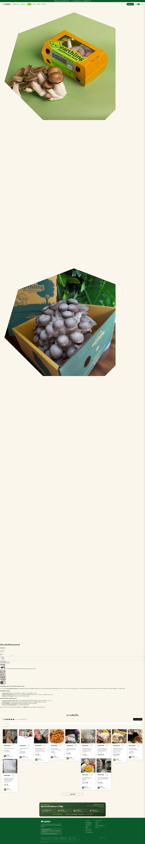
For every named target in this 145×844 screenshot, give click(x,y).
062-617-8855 (55, 837)
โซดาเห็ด (97, 822)
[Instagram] (100, 837)
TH (138, 4)
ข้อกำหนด (78, 839)
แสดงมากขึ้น (37, 752)
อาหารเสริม (23, 4)
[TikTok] (104, 837)
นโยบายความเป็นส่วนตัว (62, 839)
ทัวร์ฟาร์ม (38, 4)
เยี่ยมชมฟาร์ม (130, 4)
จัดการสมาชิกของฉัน (89, 832)
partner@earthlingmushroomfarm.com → (49, 833)
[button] (73, 137)
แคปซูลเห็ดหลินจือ (88, 823)
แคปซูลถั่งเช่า (87, 825)
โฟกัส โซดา (16, 4)
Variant (1, 661)
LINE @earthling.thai (64, 837)
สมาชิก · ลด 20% (88, 830)
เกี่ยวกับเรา (44, 4)
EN (136, 4)
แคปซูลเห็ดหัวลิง (88, 822)
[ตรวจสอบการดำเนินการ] (16, 745)
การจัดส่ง (74, 839)
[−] (0, 655)
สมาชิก (29, 4)
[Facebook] (102, 837)
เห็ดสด (34, 4)
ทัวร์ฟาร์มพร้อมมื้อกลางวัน (100, 825)
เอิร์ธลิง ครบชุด (88, 829)
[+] (12, 655)
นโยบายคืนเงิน (69, 839)
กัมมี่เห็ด (86, 827)
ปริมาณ (1, 654)
